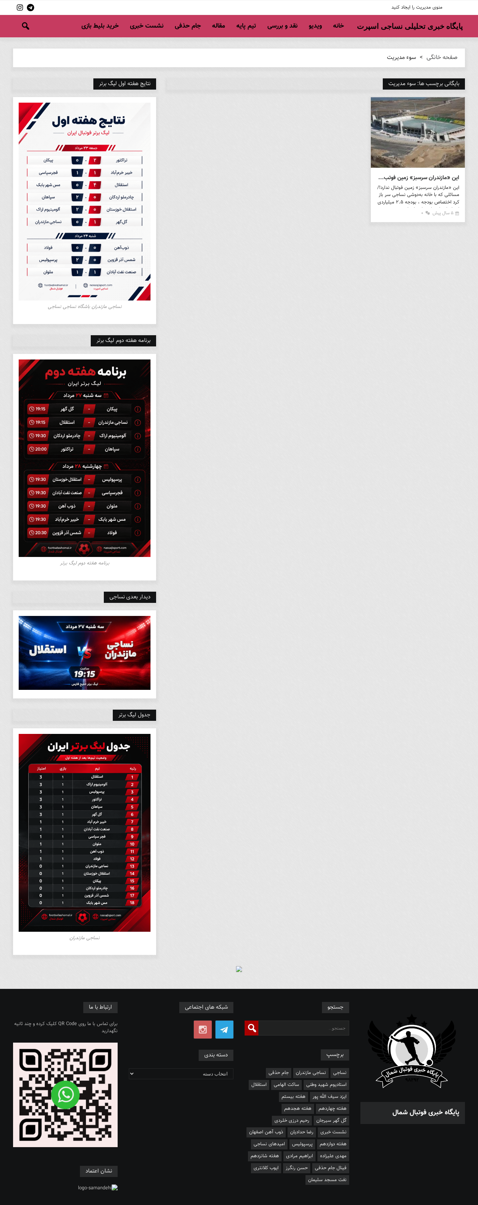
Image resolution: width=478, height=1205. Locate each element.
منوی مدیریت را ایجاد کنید (417, 7)
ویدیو (315, 26)
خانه (338, 26)
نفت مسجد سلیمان (327, 1180)
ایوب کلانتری (266, 1168)
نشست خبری (147, 26)
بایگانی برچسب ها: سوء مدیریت (423, 84)
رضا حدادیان (301, 1132)
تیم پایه (246, 26)
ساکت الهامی (286, 1085)
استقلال (259, 1085)
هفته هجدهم (297, 1108)
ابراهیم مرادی (299, 1156)
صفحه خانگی (441, 57)
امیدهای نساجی (269, 1144)
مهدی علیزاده (333, 1156)
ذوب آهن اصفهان (266, 1132)
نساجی (340, 1073)
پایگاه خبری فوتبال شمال (425, 1113)
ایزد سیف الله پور (330, 1096)
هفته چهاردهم (333, 1108)
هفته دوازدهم (333, 1144)
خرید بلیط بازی (100, 26)
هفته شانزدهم (265, 1156)
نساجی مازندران (311, 1073)
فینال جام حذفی (331, 1168)
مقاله (218, 26)
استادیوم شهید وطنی (326, 1085)
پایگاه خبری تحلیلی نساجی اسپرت (410, 26)
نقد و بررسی (282, 26)
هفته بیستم (293, 1096)
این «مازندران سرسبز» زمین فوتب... (418, 178)
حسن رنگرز (297, 1168)
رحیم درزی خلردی (291, 1120)
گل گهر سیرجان (331, 1120)
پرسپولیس (302, 1144)
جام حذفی (188, 26)
